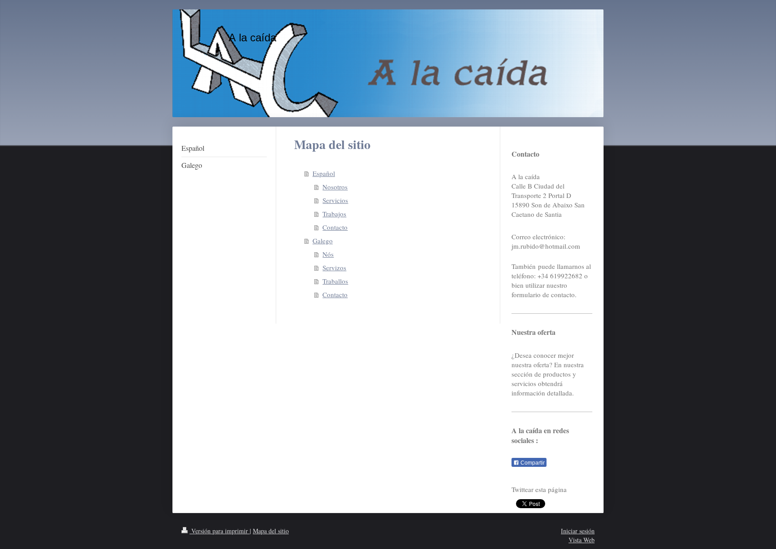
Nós (328, 254)
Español (324, 173)
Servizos (334, 267)
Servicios (335, 200)
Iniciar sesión (578, 531)
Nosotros (335, 186)
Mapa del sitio (271, 531)
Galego (323, 240)
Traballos (335, 281)
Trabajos (334, 213)
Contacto (335, 227)
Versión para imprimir (220, 531)
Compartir (532, 463)
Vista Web (582, 540)
